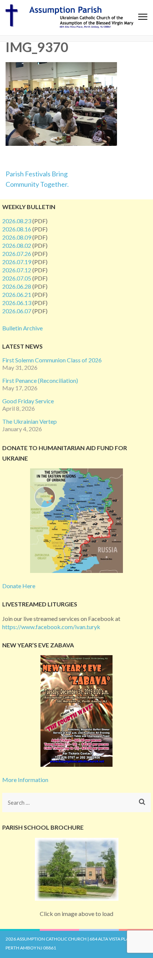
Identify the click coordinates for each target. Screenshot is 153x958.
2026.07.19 (16, 261)
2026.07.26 (16, 253)
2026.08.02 (16, 245)
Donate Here (18, 585)
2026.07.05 (16, 278)
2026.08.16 (16, 229)
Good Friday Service (28, 400)
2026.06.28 (16, 286)
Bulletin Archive (22, 327)
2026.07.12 (16, 269)
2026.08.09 (16, 237)
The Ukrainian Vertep (29, 421)
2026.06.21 (16, 294)
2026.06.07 (16, 310)
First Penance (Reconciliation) (40, 380)
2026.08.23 (16, 220)
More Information (25, 779)
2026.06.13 (16, 302)
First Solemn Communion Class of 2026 (52, 359)
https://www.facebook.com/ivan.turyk (51, 626)
